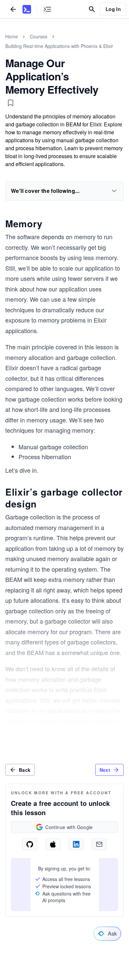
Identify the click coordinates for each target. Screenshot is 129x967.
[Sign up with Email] (99, 844)
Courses (38, 36)
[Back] (13, 9)
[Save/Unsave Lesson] (10, 103)
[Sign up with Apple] (53, 844)
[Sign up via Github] (29, 844)
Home (11, 36)
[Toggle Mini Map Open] (47, 9)
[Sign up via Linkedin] (76, 844)
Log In (113, 9)
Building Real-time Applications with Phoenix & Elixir (59, 46)
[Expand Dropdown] (114, 191)
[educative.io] (26, 9)
